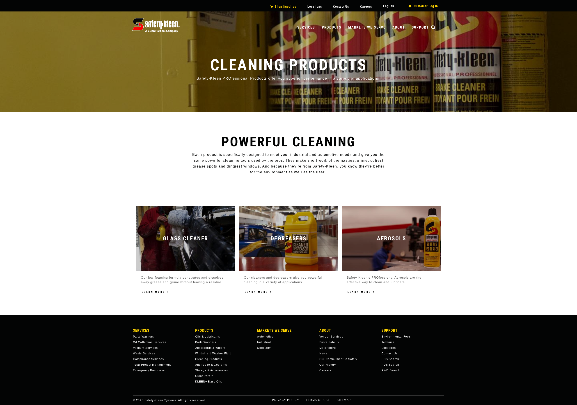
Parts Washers (143, 336)
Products (331, 27)
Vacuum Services (145, 347)
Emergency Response (149, 370)
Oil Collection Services (149, 342)
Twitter (447, 403)
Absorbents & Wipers (210, 347)
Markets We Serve (366, 27)
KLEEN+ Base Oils (208, 381)
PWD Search (391, 370)
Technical (389, 342)
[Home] (156, 25)
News (323, 353)
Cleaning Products (208, 359)
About (398, 27)
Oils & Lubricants (207, 336)
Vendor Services (331, 336)
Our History (327, 364)
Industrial (264, 342)
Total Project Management (152, 364)
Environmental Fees (396, 336)
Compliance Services (148, 359)
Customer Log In (426, 6)
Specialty (264, 347)
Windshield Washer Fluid (213, 353)
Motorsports (328, 347)
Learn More (153, 292)
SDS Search (390, 359)
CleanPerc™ (204, 376)
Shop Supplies (285, 6)
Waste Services (144, 353)
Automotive (265, 336)
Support (420, 27)
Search (438, 28)
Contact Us (341, 6)
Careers (366, 6)
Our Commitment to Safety (338, 359)
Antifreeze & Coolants (211, 364)
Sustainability (329, 342)
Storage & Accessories (211, 370)
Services (306, 27)
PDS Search (390, 364)
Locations (314, 6)
